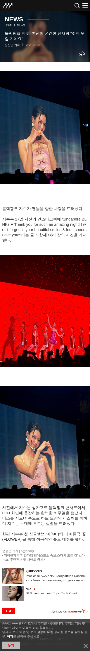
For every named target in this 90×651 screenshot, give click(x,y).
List (8, 611)
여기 (10, 636)
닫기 (85, 646)
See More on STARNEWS (70, 611)
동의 (11, 645)
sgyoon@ (27, 551)
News (21, 25)
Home (9, 25)
